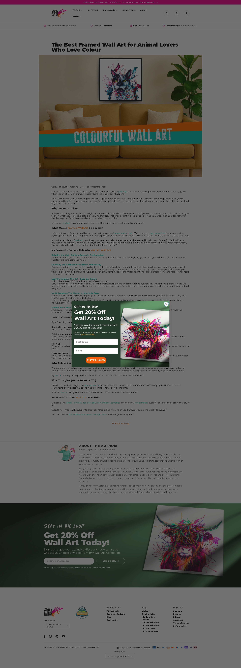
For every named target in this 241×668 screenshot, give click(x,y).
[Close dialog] (166, 304)
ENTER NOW (96, 360)
